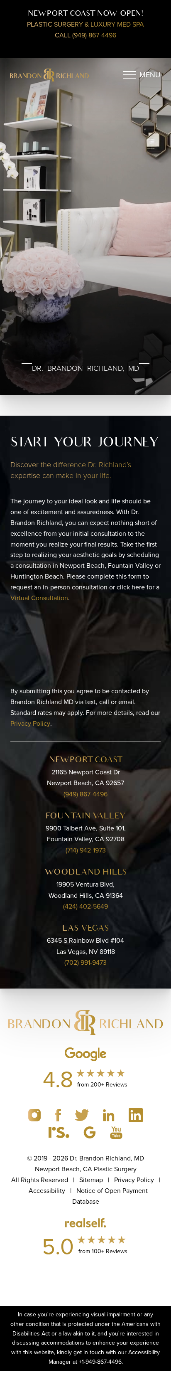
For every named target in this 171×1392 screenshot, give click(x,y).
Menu (150, 74)
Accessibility (47, 1190)
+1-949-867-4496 (100, 1362)
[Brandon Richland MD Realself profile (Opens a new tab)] (59, 1131)
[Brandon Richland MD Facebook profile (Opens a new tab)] (59, 1114)
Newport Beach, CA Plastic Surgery (86, 1169)
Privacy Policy (30, 723)
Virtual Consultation (39, 598)
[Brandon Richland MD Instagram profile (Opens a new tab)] (35, 1114)
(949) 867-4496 (85, 794)
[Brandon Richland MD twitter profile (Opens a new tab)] (83, 1114)
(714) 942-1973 (86, 850)
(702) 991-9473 (85, 962)
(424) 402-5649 (85, 906)
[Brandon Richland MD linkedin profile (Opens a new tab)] (109, 1114)
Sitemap (91, 1180)
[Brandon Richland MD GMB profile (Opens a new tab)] (90, 1131)
